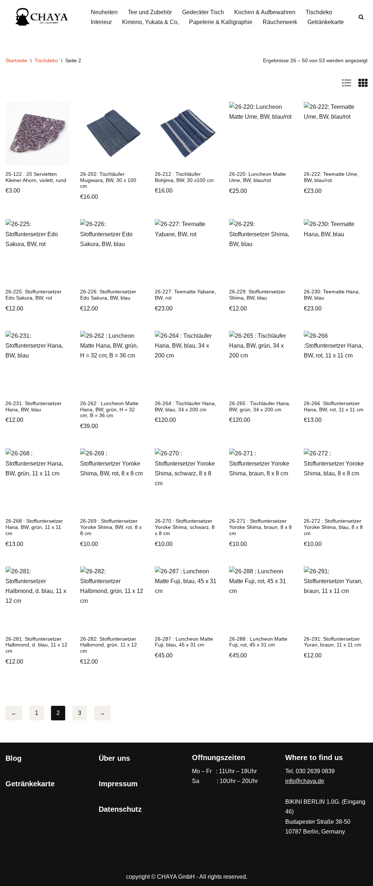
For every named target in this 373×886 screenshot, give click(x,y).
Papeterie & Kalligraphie (220, 22)
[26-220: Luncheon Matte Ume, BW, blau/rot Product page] (261, 134)
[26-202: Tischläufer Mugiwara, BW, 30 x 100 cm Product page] (112, 133)
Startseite (16, 60)
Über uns (114, 758)
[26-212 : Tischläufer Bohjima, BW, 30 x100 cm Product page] (186, 133)
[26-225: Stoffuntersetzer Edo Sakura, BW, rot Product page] (37, 251)
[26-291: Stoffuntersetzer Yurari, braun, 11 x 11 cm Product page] (335, 598)
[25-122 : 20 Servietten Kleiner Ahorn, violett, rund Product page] (37, 133)
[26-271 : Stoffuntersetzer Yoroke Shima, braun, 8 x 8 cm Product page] (261, 480)
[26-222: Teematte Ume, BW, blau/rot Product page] (335, 134)
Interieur (101, 22)
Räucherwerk (280, 22)
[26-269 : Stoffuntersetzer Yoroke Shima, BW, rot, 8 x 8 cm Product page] (112, 480)
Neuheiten (104, 12)
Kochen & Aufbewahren (264, 12)
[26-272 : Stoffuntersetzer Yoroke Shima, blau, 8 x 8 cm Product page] (335, 480)
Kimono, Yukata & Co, (150, 22)
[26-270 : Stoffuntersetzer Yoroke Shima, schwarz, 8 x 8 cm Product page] (186, 480)
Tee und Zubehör (150, 12)
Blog (13, 758)
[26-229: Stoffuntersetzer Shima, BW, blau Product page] (261, 251)
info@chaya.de (304, 781)
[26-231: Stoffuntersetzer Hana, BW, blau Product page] (37, 363)
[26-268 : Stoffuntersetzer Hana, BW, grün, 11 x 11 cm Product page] (37, 480)
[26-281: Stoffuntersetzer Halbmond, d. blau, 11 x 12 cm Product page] (37, 598)
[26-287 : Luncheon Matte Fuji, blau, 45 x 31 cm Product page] (186, 598)
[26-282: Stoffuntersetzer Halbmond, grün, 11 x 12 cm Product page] (112, 598)
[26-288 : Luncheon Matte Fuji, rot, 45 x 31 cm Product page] (261, 598)
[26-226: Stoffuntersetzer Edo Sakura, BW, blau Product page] (112, 251)
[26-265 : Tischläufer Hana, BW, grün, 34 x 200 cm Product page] (261, 363)
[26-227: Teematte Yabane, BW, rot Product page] (186, 251)
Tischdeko (319, 12)
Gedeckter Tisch (203, 12)
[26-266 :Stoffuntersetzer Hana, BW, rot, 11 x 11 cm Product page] (335, 363)
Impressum (118, 784)
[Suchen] (361, 17)
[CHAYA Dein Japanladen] (41, 17)
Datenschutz (120, 809)
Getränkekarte (325, 22)
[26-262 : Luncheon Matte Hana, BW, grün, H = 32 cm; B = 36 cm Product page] (112, 363)
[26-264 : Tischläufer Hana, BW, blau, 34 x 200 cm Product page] (186, 363)
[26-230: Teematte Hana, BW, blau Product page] (335, 251)
